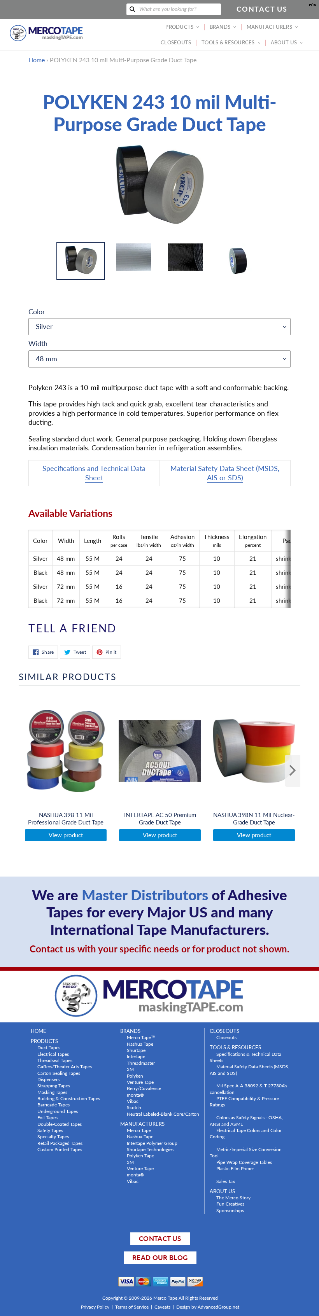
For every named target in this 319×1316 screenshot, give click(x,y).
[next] (292, 771)
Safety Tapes (50, 1130)
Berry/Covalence (144, 1088)
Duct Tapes (48, 1047)
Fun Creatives (230, 1203)
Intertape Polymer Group (152, 1143)
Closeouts (226, 1037)
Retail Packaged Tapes (59, 1143)
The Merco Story (233, 1197)
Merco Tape (139, 1130)
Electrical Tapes (53, 1054)
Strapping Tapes (53, 1085)
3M (130, 1069)
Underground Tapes (57, 1111)
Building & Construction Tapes (68, 1098)
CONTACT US (160, 1238)
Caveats (162, 1306)
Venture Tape (140, 1082)
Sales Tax (225, 1181)
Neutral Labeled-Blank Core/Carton (163, 1113)
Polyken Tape (140, 1155)
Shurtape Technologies (150, 1149)
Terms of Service (132, 1306)
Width (37, 343)
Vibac (132, 1101)
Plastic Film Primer (235, 1168)
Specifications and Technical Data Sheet (93, 472)
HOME (38, 1031)
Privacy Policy (95, 1306)
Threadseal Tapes (54, 1060)
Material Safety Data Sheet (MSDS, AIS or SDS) (224, 472)
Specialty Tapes (53, 1136)
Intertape (136, 1056)
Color (36, 311)
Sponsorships (230, 1210)
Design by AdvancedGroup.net (207, 1306)
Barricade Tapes (53, 1104)
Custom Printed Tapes (59, 1149)
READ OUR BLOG (160, 1257)
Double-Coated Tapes (59, 1124)
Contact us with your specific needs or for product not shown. (159, 948)
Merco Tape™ (141, 1037)
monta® (135, 1094)
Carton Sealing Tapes (58, 1073)
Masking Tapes (52, 1092)
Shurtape (136, 1050)
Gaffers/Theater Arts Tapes (64, 1066)
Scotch (134, 1107)
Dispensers (48, 1079)
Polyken (135, 1075)
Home (36, 59)
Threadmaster (141, 1063)
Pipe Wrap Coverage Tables (244, 1162)
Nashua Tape (140, 1043)
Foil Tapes (47, 1117)
